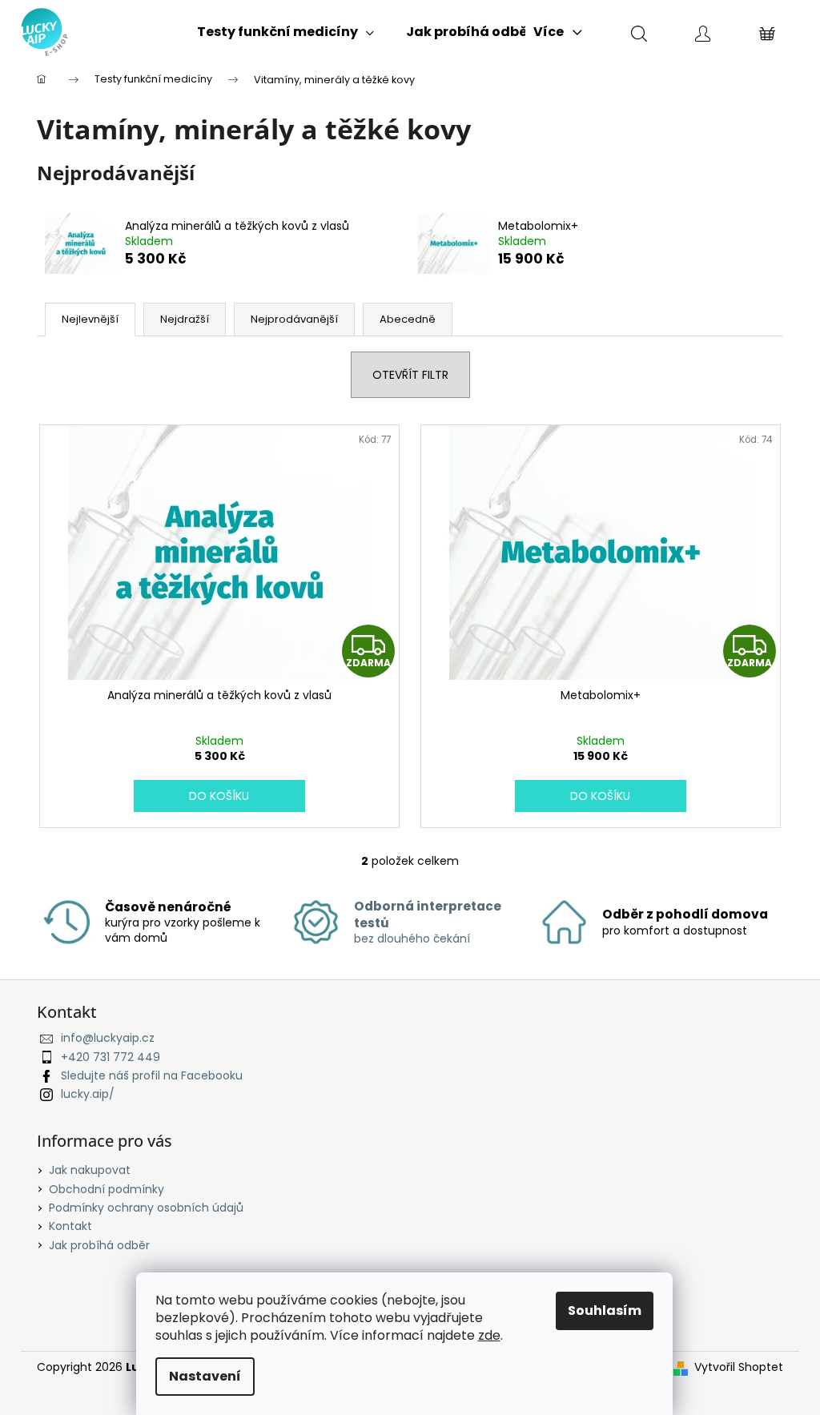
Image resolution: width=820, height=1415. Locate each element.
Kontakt (70, 1226)
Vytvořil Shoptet (738, 1367)
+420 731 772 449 (110, 1057)
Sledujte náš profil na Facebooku (152, 1075)
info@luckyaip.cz (108, 1038)
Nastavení (205, 1376)
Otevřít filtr (410, 375)
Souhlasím (604, 1310)
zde (489, 1335)
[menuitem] (285, 32)
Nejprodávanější (294, 319)
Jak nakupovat (90, 1170)
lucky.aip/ (88, 1094)
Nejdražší (184, 319)
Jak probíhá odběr (99, 1245)
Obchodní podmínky (106, 1189)
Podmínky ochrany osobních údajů (146, 1208)
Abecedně (408, 319)
